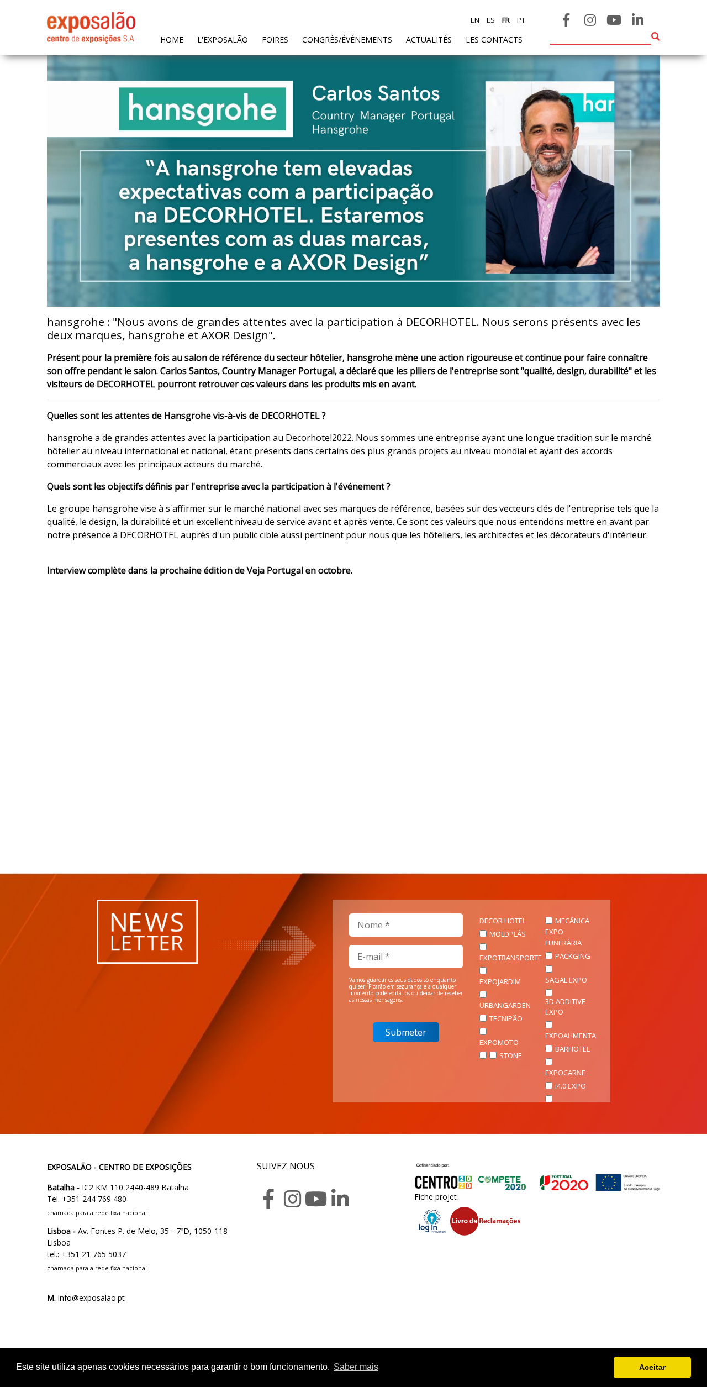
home (171, 39)
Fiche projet (435, 1196)
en (475, 20)
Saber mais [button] (356, 1367)
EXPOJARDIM (500, 981)
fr (505, 20)
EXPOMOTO (499, 1042)
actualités (429, 39)
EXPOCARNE (565, 1073)
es (490, 20)
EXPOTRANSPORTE (510, 958)
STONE (510, 1055)
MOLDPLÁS (507, 934)
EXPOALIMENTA (570, 1036)
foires (275, 39)
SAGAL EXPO (566, 980)
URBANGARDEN (505, 1005)
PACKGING (572, 956)
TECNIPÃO (506, 1018)
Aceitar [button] (652, 1367)
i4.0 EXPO (570, 1086)
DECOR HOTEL (502, 921)
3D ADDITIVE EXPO (565, 1006)
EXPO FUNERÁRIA (563, 937)
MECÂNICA (572, 921)
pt (520, 20)
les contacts (494, 39)
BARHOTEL (572, 1049)
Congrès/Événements (347, 39)
